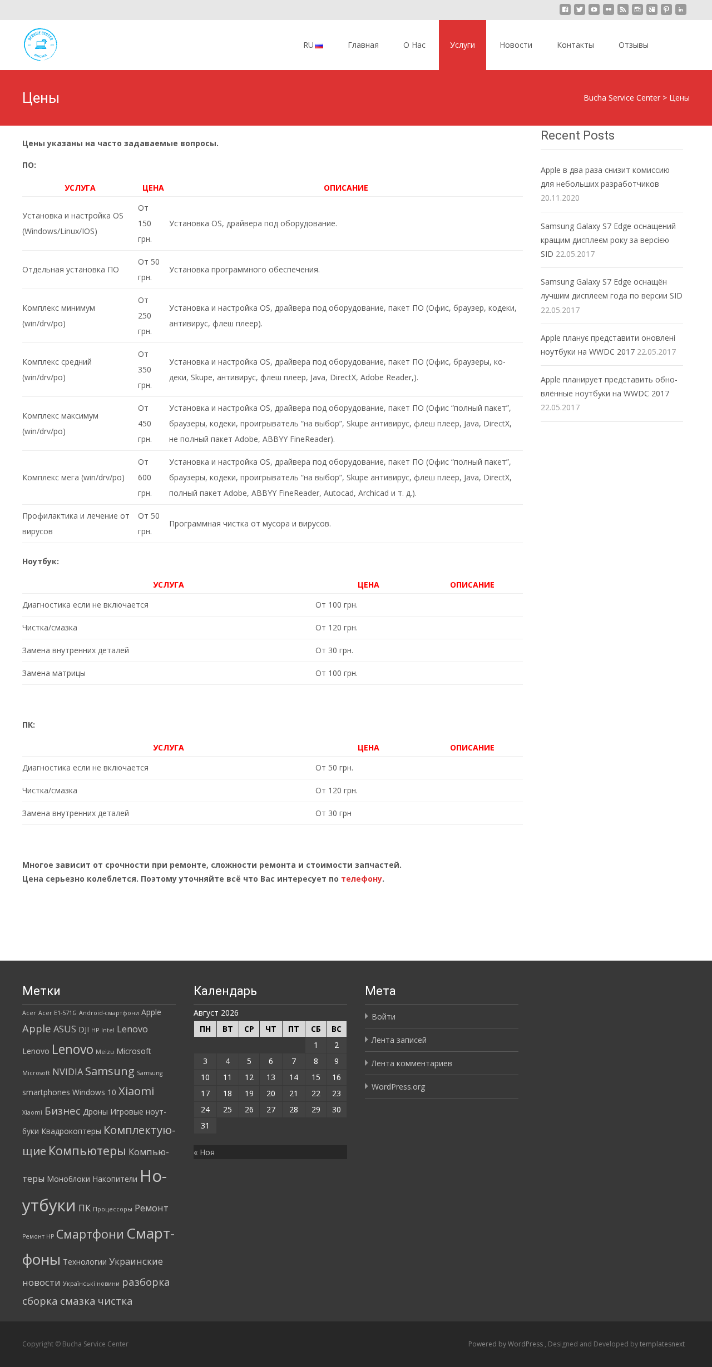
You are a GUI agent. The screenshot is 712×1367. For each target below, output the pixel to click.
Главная (363, 44)
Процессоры (112, 1209)
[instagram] (637, 13)
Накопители (114, 1179)
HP (95, 1030)
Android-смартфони (109, 1013)
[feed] (623, 13)
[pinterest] (666, 13)
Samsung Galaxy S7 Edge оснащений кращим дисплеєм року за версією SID (608, 240)
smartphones (46, 1092)
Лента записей (399, 1040)
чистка (115, 1301)
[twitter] (579, 13)
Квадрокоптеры (71, 1131)
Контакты (575, 44)
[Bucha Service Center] (31, 42)
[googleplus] (651, 13)
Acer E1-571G (57, 1013)
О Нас (414, 44)
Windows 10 (94, 1092)
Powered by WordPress (506, 1344)
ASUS (64, 1029)
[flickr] (608, 13)
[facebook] (565, 13)
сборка (40, 1301)
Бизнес (62, 1110)
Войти (383, 1016)
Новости (516, 44)
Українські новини (91, 1284)
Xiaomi (136, 1090)
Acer (29, 1013)
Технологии (85, 1261)
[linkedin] (680, 13)
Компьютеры (87, 1150)
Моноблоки (68, 1179)
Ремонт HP (38, 1236)
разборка (146, 1282)
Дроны (95, 1111)
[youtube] (594, 13)
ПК (84, 1208)
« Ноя (204, 1152)
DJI (83, 1029)
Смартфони (90, 1234)
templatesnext (662, 1344)
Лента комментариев (412, 1063)
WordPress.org (398, 1086)
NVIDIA (67, 1072)
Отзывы (634, 44)
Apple (151, 1012)
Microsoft (133, 1051)
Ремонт (152, 1208)
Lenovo (132, 1029)
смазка (78, 1301)
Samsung (110, 1070)
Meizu (105, 1052)
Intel (108, 1030)
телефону (361, 878)
